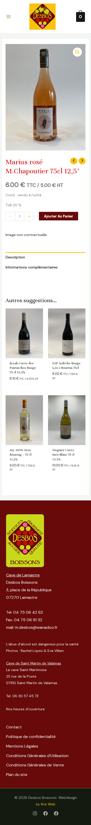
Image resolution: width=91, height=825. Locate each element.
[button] (77, 52)
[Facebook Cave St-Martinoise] (56, 813)
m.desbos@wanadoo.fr (36, 627)
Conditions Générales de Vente (35, 765)
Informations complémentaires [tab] (32, 267)
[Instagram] (35, 813)
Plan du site (16, 774)
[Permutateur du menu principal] (9, 17)
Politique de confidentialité (31, 736)
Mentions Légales (22, 746)
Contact (14, 727)
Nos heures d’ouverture (25, 709)
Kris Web (48, 804)
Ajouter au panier (58, 216)
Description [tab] (15, 257)
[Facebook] (45, 813)
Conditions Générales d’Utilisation (37, 755)
